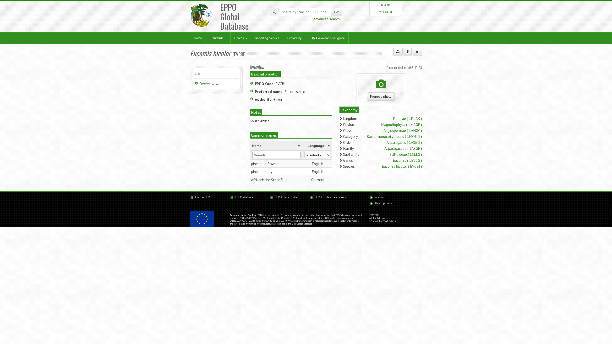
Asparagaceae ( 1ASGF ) (403, 148)
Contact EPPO (204, 197)
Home (198, 38)
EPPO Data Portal (286, 197)
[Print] (398, 52)
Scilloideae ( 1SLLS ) (406, 154)
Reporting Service (267, 38)
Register (387, 11)
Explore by (295, 38)
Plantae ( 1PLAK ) (407, 118)
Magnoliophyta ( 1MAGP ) (401, 124)
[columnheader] (276, 145)
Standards (216, 38)
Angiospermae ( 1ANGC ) (402, 130)
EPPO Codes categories (330, 197)
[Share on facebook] (408, 52)
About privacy (383, 203)
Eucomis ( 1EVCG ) (407, 160)
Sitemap (379, 197)
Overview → (209, 83)
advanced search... (327, 18)
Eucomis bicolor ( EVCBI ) (402, 166)
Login (387, 4)
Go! (336, 12)
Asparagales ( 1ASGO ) (404, 142)
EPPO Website (244, 197)
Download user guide (330, 38)
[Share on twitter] (417, 52)
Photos (239, 38)
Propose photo (381, 96)
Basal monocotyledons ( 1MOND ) (394, 136)
